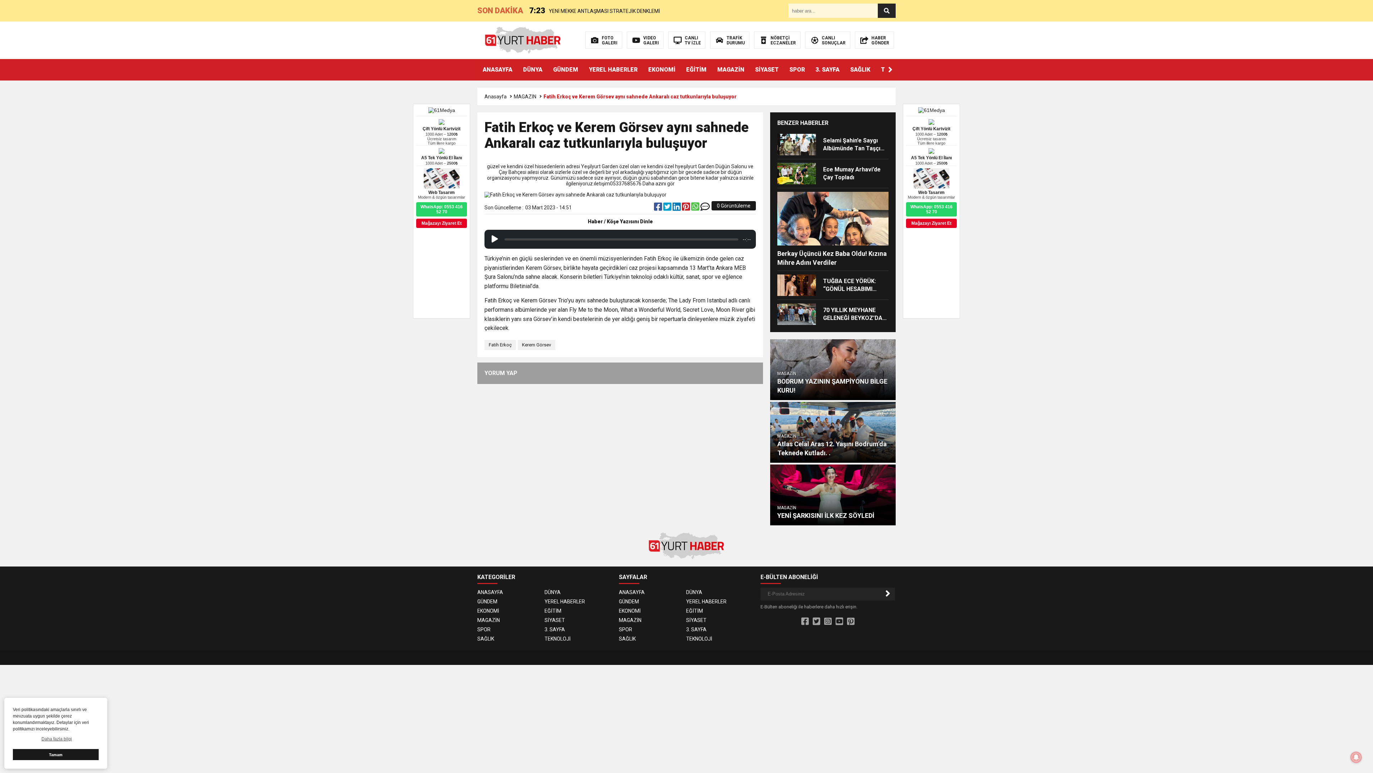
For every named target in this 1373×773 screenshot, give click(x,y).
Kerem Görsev (536, 344)
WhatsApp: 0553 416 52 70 (931, 209)
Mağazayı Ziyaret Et (931, 223)
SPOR (797, 69)
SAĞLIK (860, 69)
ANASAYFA (497, 69)
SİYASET (767, 69)
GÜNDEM (565, 69)
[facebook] (658, 208)
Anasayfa (495, 96)
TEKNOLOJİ (558, 639)
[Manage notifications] (1356, 757)
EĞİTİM (696, 69)
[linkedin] (677, 208)
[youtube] (839, 622)
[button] (890, 70)
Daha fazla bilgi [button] (56, 739)
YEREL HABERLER (613, 69)
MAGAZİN (730, 69)
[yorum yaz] (705, 208)
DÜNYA (532, 69)
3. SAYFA (828, 69)
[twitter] (668, 208)
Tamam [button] (56, 755)
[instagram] (828, 622)
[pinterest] (686, 208)
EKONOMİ (661, 69)
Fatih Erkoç (500, 344)
